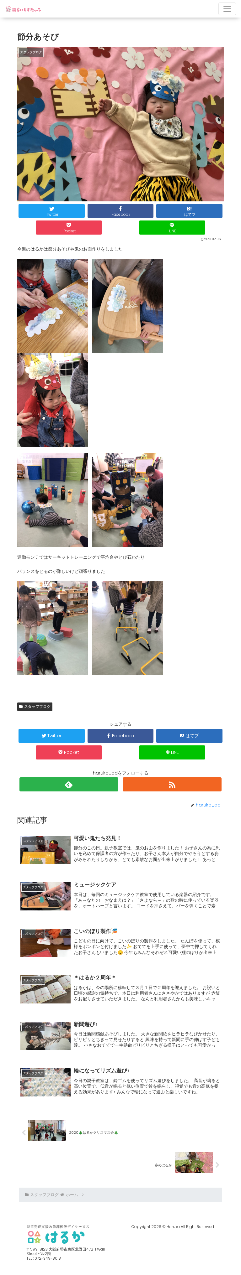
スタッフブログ (37, 706)
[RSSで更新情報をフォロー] (172, 784)
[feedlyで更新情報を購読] (69, 784)
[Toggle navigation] (227, 9)
